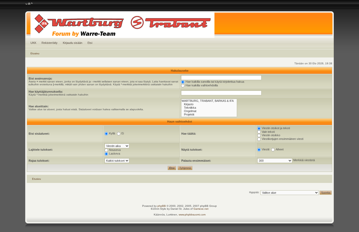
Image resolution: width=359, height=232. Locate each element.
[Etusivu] (179, 24)
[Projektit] (209, 114)
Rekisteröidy (50, 42)
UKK (33, 42)
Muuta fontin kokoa (29, 4)
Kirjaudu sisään (72, 42)
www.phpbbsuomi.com (192, 214)
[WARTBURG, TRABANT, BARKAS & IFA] (209, 101)
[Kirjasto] (209, 104)
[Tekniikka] (209, 107)
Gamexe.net (200, 208)
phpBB (161, 205)
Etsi (90, 42)
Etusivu (34, 53)
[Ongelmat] (209, 111)
